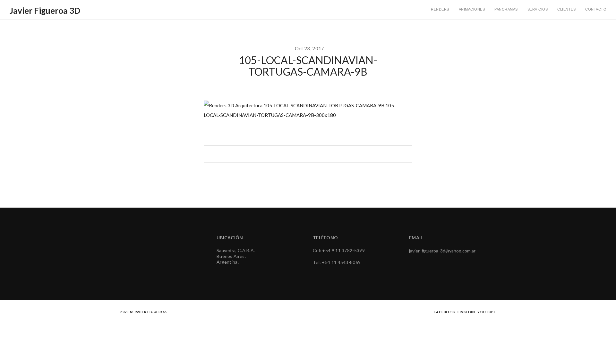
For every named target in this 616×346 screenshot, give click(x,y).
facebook (444, 312)
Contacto (595, 9)
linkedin (466, 312)
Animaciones (472, 9)
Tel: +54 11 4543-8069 (337, 262)
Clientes (566, 9)
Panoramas (506, 9)
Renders (440, 9)
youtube (486, 312)
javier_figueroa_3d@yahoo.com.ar (442, 250)
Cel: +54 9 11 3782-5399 (339, 250)
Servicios (537, 9)
